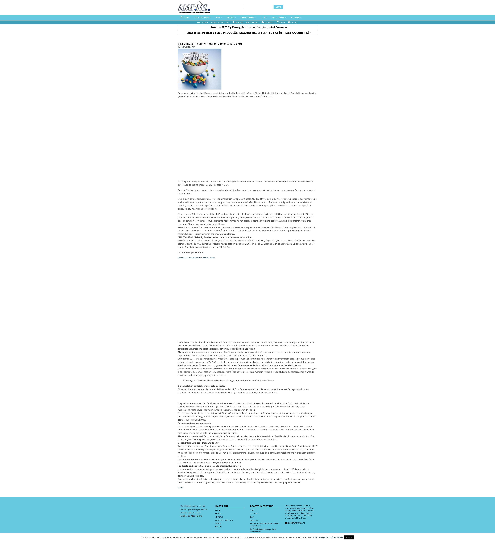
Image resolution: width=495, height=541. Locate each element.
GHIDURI (218, 527)
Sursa (180, 487)
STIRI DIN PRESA (202, 17)
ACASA (217, 510)
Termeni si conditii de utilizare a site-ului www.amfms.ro (264, 524)
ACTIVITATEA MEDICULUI (224, 520)
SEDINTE (218, 523)
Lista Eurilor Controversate (189, 257)
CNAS (252, 510)
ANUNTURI (219, 517)
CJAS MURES (254, 514)
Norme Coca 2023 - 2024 (220, 22)
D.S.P (252, 517)
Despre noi (254, 520)
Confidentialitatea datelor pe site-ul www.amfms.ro (263, 530)
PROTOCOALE (202, 22)
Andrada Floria (209, 257)
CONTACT (219, 514)
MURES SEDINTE (252, 22)
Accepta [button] (349, 537)
